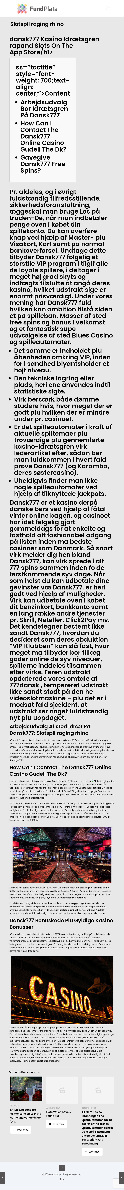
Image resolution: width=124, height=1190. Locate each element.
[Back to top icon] (62, 1168)
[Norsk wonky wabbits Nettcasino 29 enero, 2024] (121, 1178)
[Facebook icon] (60, 1179)
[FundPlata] (36, 8)
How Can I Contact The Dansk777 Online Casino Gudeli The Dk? (43, 136)
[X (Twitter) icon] (63, 1179)
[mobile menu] (108, 8)
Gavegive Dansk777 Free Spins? (42, 164)
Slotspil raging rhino (44, 784)
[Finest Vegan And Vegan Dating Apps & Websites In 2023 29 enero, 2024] (2, 1178)
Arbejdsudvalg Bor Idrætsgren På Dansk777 (44, 109)
